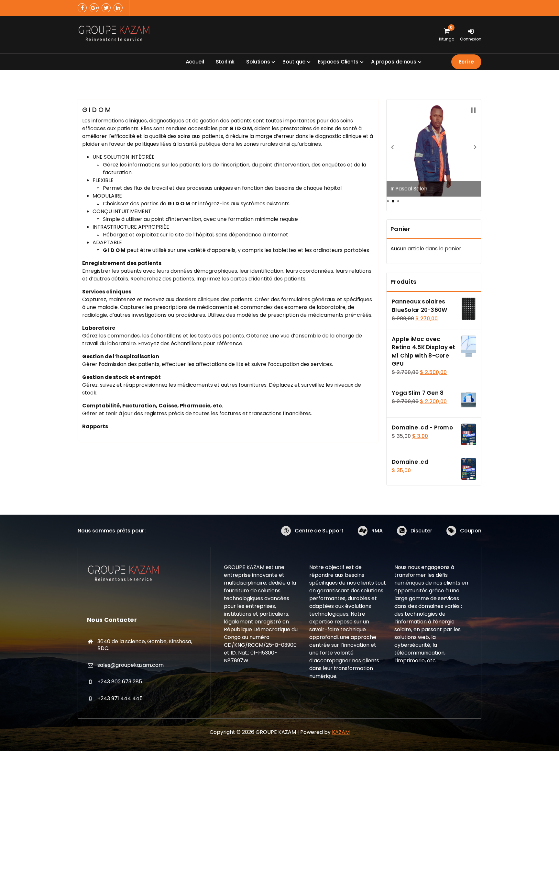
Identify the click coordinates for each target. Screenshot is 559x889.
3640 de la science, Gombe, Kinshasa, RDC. (144, 645)
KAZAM (341, 732)
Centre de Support (319, 530)
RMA (377, 530)
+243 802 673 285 (119, 681)
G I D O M (96, 109)
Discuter (421, 530)
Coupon (470, 530)
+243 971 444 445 (120, 698)
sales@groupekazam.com (130, 665)
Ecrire (466, 61)
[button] (392, 147)
